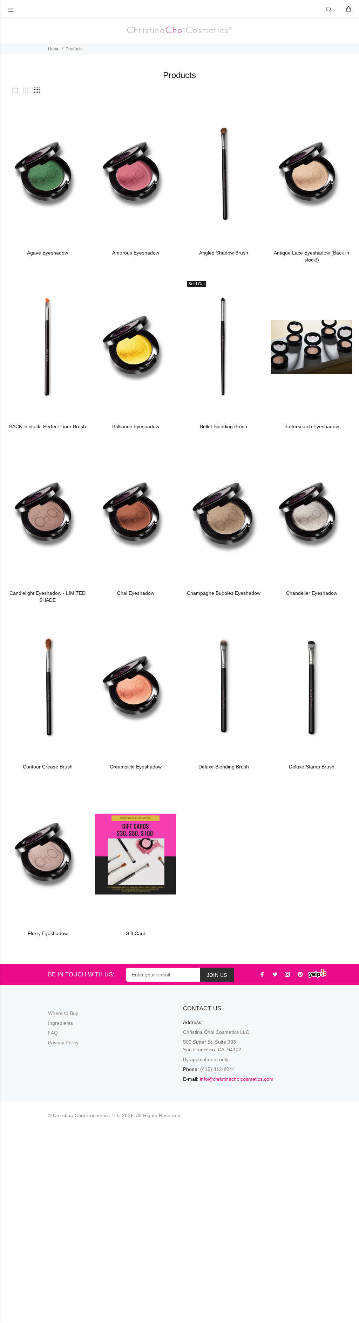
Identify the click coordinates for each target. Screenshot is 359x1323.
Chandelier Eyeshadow (311, 593)
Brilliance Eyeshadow (135, 426)
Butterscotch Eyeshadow (311, 426)
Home (54, 49)
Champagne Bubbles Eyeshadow (223, 593)
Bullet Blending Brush (223, 426)
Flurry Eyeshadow (48, 933)
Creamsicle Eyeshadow (136, 767)
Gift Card (135, 933)
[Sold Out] (223, 347)
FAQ (53, 1033)
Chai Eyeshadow (135, 593)
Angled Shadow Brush (223, 253)
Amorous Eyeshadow (135, 253)
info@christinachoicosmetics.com (236, 1079)
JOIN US (217, 975)
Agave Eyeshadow (47, 253)
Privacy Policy (63, 1042)
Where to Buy (63, 1013)
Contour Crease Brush (48, 767)
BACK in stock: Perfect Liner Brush (47, 426)
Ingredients (60, 1023)
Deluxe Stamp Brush (311, 767)
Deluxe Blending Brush (223, 767)
